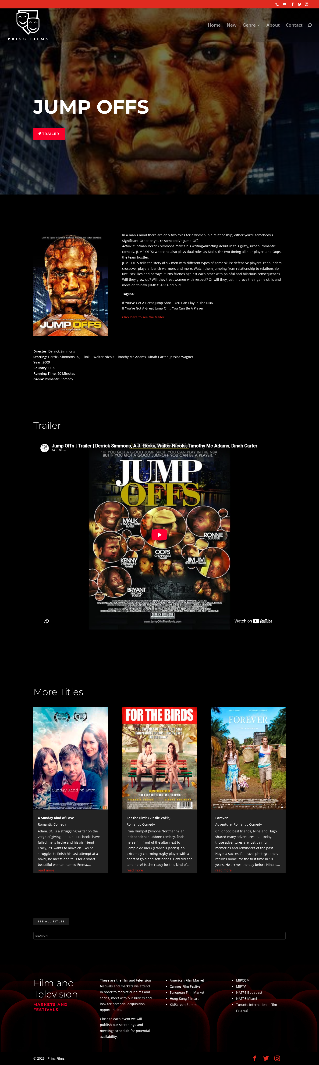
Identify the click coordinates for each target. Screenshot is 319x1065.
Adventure (223, 824)
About (273, 25)
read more (46, 870)
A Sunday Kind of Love (56, 818)
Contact (294, 25)
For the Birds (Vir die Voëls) (148, 818)
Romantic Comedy (52, 824)
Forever (221, 818)
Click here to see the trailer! (143, 317)
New (232, 25)
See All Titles (51, 921)
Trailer (50, 134)
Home (214, 25)
